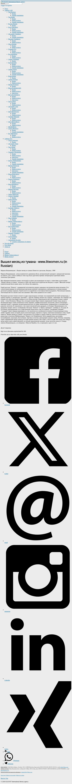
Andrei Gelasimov (13, 59)
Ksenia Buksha (12, 24)
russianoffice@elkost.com (26, 772)
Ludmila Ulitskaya (13, 208)
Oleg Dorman (12, 44)
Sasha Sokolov (12, 199)
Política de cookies (20, 775)
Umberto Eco (12, 49)
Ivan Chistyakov (13, 27)
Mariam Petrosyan (13, 166)
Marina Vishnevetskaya (15, 221)
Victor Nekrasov (13, 140)
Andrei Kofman (13, 79)
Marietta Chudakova (14, 39)
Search (3, 3)
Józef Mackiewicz (13, 111)
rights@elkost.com (64, 767)
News (6, 8)
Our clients (7, 245)
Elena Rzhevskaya (13, 174)
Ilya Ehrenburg (12, 54)
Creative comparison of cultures (21, 242)
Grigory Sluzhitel (13, 196)
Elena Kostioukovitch (14, 88)
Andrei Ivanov (12, 69)
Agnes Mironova (13, 128)
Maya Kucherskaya (14, 95)
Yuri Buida (11, 17)
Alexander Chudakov (14, 34)
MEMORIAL (12, 127)
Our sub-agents (9, 243)
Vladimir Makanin (13, 117)
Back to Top (4, 778)
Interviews (15, 93)
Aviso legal (3, 775)
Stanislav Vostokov (14, 233)
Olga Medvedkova (13, 122)
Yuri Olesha (11, 147)
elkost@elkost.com (5, 770)
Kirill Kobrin (12, 76)
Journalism (15, 214)
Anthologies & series (14, 240)
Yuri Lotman (12, 101)
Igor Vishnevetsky (13, 226)
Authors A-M (8, 10)
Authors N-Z (8, 139)
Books (14, 14)
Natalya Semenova (13, 179)
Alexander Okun (13, 144)
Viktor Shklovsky (13, 194)
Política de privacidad (10, 775)
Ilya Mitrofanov (13, 133)
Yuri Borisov (12, 12)
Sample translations (17, 15)
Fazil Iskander (12, 63)
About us (7, 247)
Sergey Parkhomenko (14, 160)
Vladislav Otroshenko (14, 152)
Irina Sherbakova (13, 184)
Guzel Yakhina (12, 236)
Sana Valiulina (12, 218)
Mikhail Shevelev (13, 189)
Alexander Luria (13, 106)
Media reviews (16, 20)
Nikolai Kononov (13, 84)
